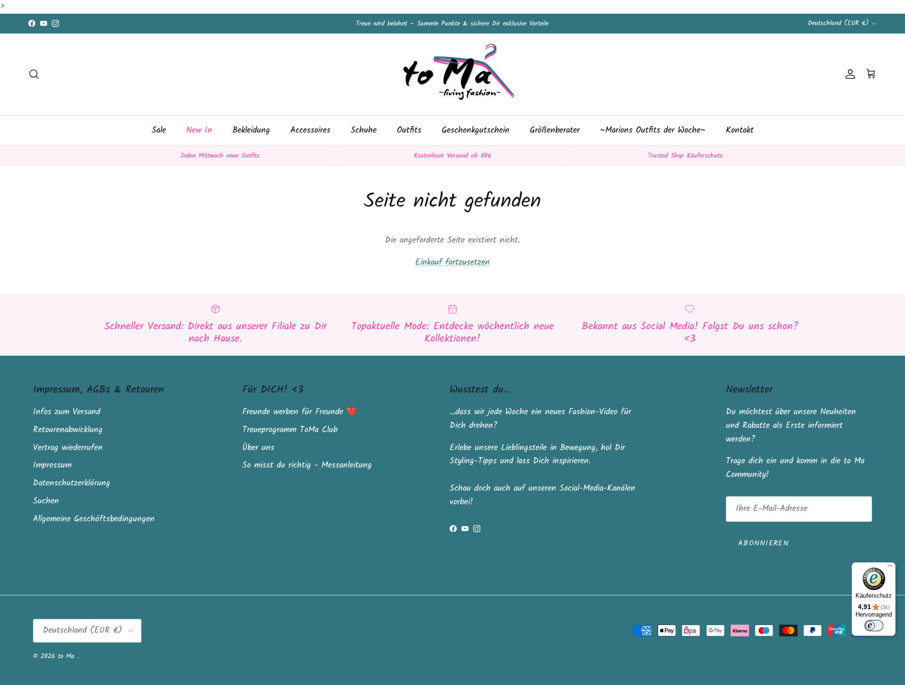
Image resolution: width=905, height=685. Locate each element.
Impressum (52, 465)
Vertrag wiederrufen (68, 448)
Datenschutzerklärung (71, 483)
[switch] (873, 625)
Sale (159, 130)
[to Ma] (452, 74)
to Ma (67, 656)
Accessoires (310, 130)
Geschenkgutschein (476, 130)
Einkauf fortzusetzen (452, 262)
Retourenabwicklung (68, 430)
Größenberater (555, 130)
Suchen (46, 501)
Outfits (409, 130)
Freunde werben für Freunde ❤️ (299, 412)
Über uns (258, 448)
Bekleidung (251, 130)
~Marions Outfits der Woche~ (653, 130)
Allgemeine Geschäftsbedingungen (94, 519)
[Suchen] (34, 74)
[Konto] (848, 74)
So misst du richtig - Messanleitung (307, 465)
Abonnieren (763, 543)
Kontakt (740, 130)
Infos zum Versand (66, 412)
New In (199, 130)
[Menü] (890, 568)
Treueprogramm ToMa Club (289, 430)
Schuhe (364, 130)
